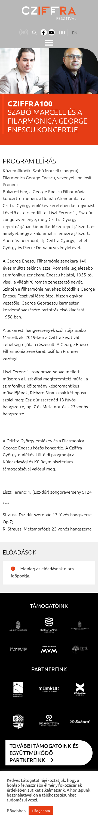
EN (75, 32)
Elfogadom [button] (41, 810)
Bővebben (16, 810)
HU (62, 32)
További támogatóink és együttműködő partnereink (44, 752)
